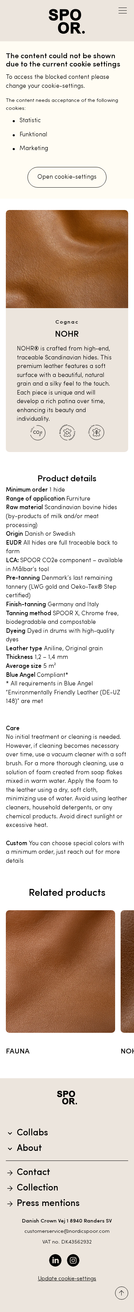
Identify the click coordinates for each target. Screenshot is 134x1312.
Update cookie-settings (67, 1279)
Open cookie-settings (67, 177)
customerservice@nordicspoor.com (67, 1231)
